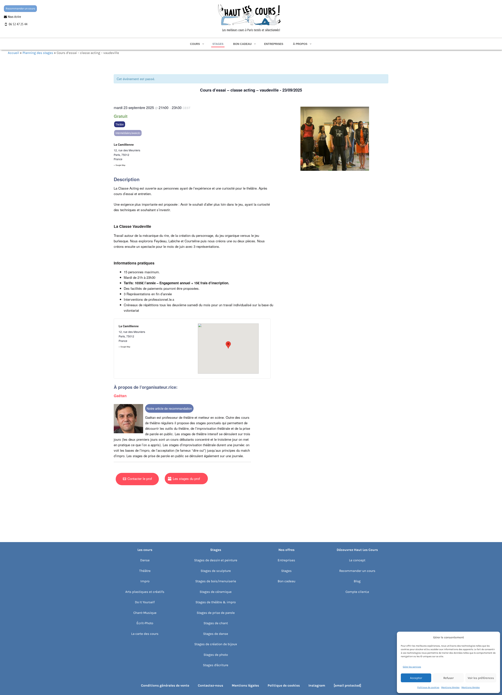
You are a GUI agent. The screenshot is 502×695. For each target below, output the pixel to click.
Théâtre (119, 124)
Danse (145, 560)
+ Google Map (119, 165)
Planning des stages (38, 53)
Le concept (357, 560)
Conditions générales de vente (165, 685)
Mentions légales (450, 687)
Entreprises (273, 43)
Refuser (448, 678)
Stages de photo (216, 655)
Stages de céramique (216, 592)
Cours (195, 43)
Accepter (416, 678)
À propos (300, 43)
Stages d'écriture (215, 665)
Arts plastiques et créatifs (144, 592)
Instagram (316, 685)
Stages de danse (215, 634)
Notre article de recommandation (169, 408)
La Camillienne (124, 144)
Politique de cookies (428, 687)
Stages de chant (216, 623)
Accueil (13, 53)
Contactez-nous (210, 685)
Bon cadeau (242, 43)
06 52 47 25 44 (18, 24)
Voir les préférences (481, 678)
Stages (217, 43)
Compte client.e (357, 592)
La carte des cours (144, 634)
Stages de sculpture (216, 571)
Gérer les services (412, 666)
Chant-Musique (144, 613)
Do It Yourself (145, 602)
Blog (357, 581)
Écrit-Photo (144, 623)
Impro (144, 581)
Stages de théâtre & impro (216, 602)
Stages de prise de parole (216, 613)
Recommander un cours (20, 8)
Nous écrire (14, 17)
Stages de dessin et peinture (215, 560)
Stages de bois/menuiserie (215, 581)
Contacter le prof (139, 478)
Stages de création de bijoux (215, 644)
